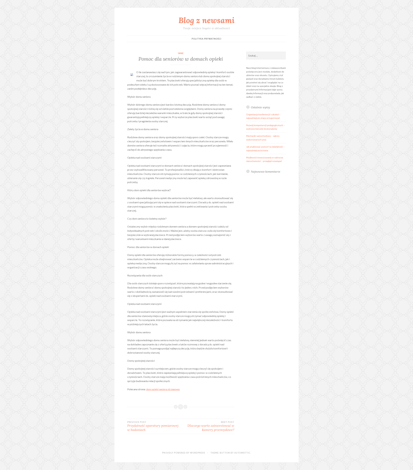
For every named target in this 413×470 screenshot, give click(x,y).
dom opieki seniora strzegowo (163, 389)
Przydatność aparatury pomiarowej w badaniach (152, 426)
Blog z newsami (206, 20)
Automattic (242, 452)
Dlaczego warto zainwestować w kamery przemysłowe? (210, 426)
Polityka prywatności (206, 38)
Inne (181, 53)
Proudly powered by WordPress (183, 452)
